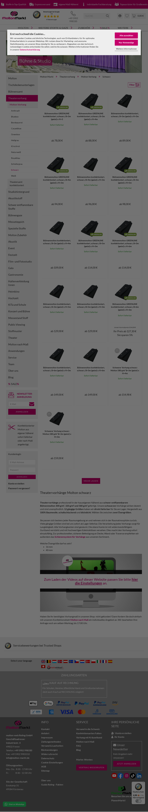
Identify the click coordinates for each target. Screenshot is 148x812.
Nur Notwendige (126, 42)
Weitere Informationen (126, 49)
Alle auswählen (126, 35)
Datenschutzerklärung (30, 49)
